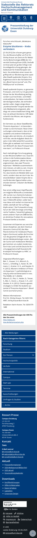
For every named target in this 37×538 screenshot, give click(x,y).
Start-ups (7, 383)
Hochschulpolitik (10, 360)
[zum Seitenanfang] (32, 533)
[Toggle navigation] (4, 18)
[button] (19, 18)
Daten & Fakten (10, 488)
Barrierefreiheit (12, 522)
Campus (6, 377)
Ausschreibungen (10, 394)
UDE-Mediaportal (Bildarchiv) (16, 467)
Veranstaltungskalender (14, 473)
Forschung (7, 344)
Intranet (9, 513)
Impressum (11, 519)
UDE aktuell (9, 470)
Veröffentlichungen (12, 482)
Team (4, 445)
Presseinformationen (13, 465)
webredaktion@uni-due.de (14, 454)
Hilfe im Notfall (12, 516)
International (8, 371)
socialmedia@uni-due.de (13, 457)
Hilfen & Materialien (12, 485)
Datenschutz (26, 519)
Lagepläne (8, 491)
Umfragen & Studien (12, 399)
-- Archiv (6, 405)
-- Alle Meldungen (10, 333)
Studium (6, 349)
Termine (6, 388)
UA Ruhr (6, 366)
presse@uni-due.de (11, 452)
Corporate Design (11, 493)
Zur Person (8, 355)
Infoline (20, 513)
